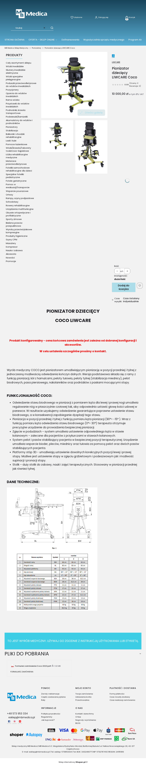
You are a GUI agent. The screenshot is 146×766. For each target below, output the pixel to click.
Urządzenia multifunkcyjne (20, 209)
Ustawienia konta (83, 697)
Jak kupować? (48, 720)
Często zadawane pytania (53, 697)
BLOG (77, 723)
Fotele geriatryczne (16, 180)
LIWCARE (116, 62)
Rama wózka (12, 99)
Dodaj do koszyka (123, 287)
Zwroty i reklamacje (50, 693)
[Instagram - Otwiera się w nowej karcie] (14, 721)
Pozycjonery (12, 89)
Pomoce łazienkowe (16, 144)
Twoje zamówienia (84, 693)
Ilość (116, 266)
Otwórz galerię (94, 112)
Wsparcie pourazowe (17, 191)
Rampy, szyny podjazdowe (20, 198)
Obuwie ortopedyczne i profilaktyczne (18, 214)
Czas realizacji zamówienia (122, 700)
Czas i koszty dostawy (120, 697)
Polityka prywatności (50, 713)
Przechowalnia (82, 700)
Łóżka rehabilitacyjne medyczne (17, 156)
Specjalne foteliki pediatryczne (15, 176)
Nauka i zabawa (14, 250)
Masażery (11, 243)
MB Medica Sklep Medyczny (16, 48)
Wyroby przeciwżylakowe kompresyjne (19, 231)
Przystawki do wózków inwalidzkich (17, 105)
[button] (50, 28)
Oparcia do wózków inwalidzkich (16, 95)
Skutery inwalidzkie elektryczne (15, 71)
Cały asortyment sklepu (18, 62)
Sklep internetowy (72, 762)
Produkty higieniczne (17, 235)
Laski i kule (11, 140)
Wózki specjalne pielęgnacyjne (14, 78)
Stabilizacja (12, 130)
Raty (43, 700)
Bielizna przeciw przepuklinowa (14, 224)
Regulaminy (46, 717)
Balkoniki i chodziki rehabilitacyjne (15, 136)
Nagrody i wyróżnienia (85, 720)
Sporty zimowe (14, 219)
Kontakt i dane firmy (84, 713)
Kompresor (12, 246)
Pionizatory (36, 48)
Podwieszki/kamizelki (17, 116)
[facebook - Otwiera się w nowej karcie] (9, 721)
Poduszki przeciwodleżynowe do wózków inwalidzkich (21, 85)
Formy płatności (117, 693)
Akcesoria (11, 253)
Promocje (11, 261)
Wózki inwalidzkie (15, 66)
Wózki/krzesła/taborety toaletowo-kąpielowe (18, 149)
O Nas (78, 717)
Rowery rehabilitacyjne (18, 205)
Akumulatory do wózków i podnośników (19, 122)
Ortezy (9, 194)
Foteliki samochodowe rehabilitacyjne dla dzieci (19, 169)
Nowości (10, 257)
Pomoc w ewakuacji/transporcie (18, 186)
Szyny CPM (11, 239)
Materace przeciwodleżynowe (16, 162)
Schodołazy (12, 201)
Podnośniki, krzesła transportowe (15, 112)
